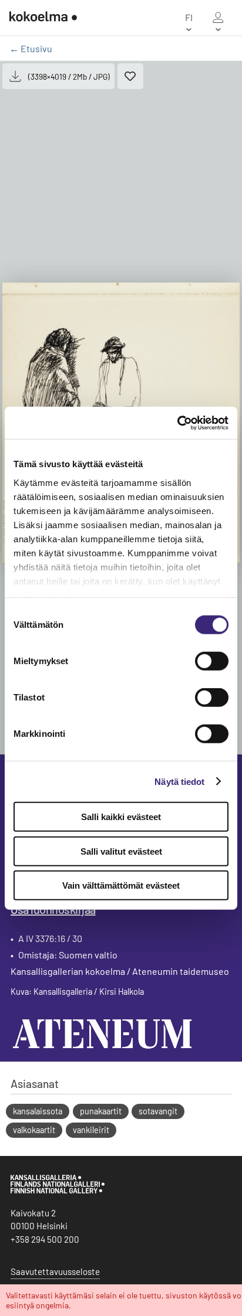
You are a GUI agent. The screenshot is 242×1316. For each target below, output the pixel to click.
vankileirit (91, 1130)
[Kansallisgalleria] (58, 1190)
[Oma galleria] (218, 17)
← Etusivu (30, 48)
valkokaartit (34, 1130)
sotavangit (158, 1111)
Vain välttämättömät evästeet (121, 885)
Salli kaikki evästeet (121, 817)
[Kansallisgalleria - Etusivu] (43, 17)
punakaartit (101, 1111)
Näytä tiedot (179, 781)
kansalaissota (37, 1111)
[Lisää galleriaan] (130, 76)
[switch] (211, 661)
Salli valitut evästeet (121, 851)
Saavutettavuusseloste (55, 1271)
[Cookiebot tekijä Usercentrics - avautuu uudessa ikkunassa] (177, 422)
